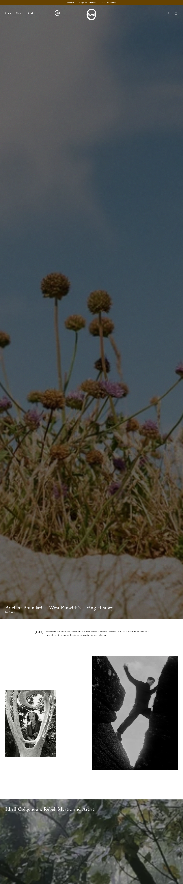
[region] (91, 2)
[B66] (57, 13)
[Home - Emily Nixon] (91, 15)
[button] (8, 13)
